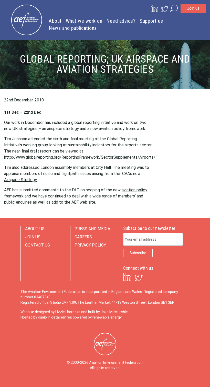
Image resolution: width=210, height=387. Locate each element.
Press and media (92, 228)
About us (35, 228)
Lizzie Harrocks (67, 312)
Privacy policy (90, 245)
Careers (83, 236)
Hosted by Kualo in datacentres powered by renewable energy (71, 317)
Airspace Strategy (20, 179)
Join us (193, 8)
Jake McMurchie (114, 312)
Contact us (37, 245)
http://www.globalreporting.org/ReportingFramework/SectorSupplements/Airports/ (79, 157)
